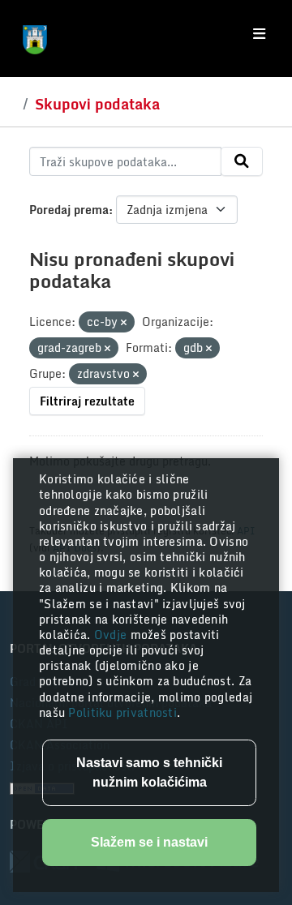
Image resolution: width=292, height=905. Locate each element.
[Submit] (242, 161)
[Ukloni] (124, 322)
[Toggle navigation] (259, 34)
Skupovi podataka (97, 103)
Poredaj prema (69, 209)
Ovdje (112, 634)
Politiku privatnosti (122, 712)
